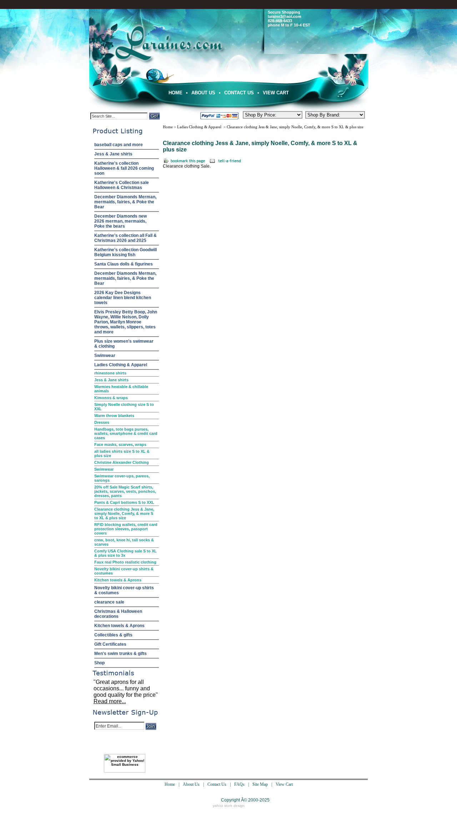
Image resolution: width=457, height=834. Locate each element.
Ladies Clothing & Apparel (120, 364)
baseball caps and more (118, 144)
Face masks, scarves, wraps (120, 444)
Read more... (110, 701)
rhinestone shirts (110, 373)
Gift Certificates (110, 644)
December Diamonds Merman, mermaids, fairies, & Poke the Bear (125, 201)
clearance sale (109, 602)
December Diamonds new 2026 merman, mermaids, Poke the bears (120, 221)
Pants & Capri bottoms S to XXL (124, 502)
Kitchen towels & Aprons (117, 580)
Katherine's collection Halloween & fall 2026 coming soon (124, 168)
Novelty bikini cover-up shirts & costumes (124, 571)
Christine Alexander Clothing (121, 462)
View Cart (276, 92)
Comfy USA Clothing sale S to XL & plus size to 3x (125, 553)
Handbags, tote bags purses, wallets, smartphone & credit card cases (125, 433)
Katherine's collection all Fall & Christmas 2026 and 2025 (125, 238)
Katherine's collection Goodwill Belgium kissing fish (125, 252)
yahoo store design (229, 806)
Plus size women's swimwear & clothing (124, 344)
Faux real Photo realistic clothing (125, 562)
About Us (203, 92)
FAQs (239, 784)
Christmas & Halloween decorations (118, 614)
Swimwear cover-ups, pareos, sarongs (122, 478)
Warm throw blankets (114, 415)
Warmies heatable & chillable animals (121, 388)
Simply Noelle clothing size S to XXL (124, 406)
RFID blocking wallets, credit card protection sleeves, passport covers (125, 528)
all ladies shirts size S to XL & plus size (122, 453)
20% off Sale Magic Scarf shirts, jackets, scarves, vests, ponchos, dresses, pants (125, 491)
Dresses (101, 422)
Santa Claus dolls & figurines (123, 264)
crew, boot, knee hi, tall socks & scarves (124, 542)
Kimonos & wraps (111, 398)
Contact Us (239, 92)
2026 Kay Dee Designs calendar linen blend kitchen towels (122, 297)
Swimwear (104, 355)
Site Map (260, 784)
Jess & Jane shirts (113, 154)
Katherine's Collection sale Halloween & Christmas (121, 185)
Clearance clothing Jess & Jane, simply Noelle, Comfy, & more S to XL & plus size (124, 513)
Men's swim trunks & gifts (120, 653)
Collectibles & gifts (113, 634)
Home (175, 92)
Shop (99, 662)
